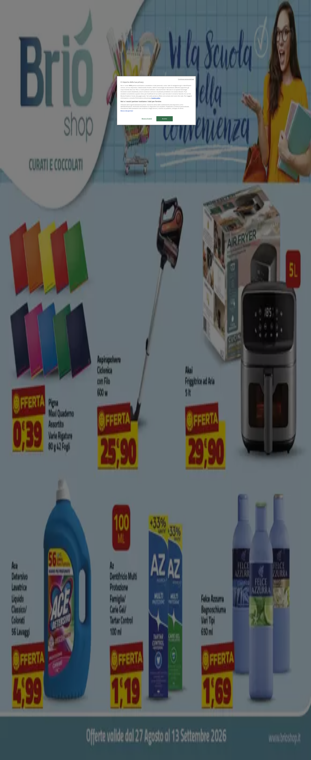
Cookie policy (155, 98)
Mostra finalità (147, 118)
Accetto (164, 119)
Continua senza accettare (186, 79)
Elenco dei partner (127, 111)
